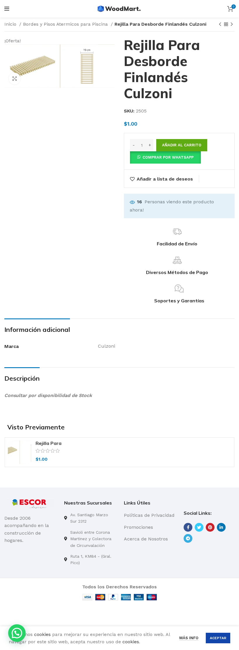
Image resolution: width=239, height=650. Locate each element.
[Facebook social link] (188, 527)
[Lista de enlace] (89, 518)
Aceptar (218, 638)
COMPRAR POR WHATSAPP (168, 157)
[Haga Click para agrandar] (14, 78)
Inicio (11, 24)
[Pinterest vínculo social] (210, 527)
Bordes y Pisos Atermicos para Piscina (66, 24)
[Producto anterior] (220, 24)
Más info (188, 638)
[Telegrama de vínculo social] (188, 538)
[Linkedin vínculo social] (221, 527)
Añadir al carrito (181, 145)
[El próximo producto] (232, 24)
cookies (42, 634)
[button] (165, 157)
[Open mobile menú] (6, 9)
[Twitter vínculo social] (199, 527)
